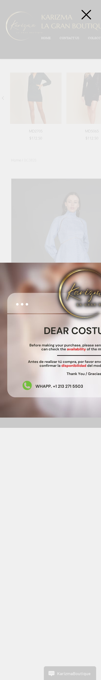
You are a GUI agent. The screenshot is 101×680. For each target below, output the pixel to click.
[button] (86, 15)
